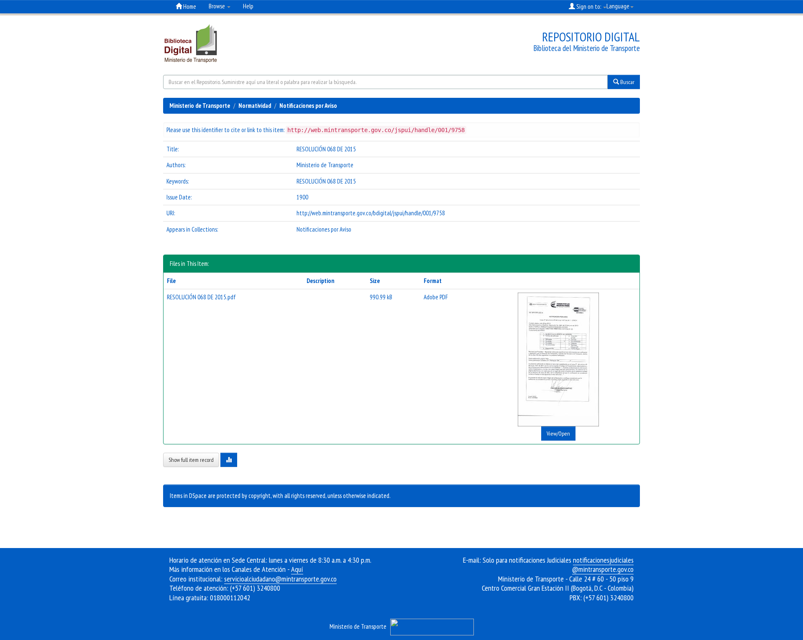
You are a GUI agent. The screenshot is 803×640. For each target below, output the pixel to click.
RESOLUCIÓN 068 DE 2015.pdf (201, 297)
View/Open (558, 433)
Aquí (297, 569)
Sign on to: (588, 6)
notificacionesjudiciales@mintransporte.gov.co (603, 564)
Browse (217, 6)
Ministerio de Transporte (199, 106)
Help (248, 6)
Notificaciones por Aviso (308, 106)
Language (617, 6)
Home (189, 6)
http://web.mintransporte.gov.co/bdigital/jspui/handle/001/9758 (371, 213)
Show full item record (191, 460)
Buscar (626, 82)
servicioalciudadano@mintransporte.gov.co (280, 579)
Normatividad (254, 106)
